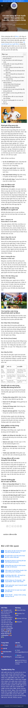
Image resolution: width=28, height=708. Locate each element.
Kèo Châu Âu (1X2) (10, 87)
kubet (20, 679)
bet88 (2, 692)
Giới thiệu (5, 645)
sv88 (10, 686)
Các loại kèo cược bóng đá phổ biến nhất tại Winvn (13, 81)
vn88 (12, 683)
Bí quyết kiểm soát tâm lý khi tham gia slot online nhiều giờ (15, 556)
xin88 (22, 677)
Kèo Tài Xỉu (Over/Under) (12, 85)
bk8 (21, 676)
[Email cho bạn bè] (15, 526)
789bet (3, 676)
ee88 (5, 672)
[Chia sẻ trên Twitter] (12, 526)
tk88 (14, 674)
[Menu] (2, 5)
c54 (10, 681)
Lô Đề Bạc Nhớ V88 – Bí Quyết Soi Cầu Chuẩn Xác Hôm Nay (15, 576)
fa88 (2, 683)
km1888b (23, 683)
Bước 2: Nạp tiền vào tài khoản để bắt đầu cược (15, 71)
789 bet (15, 697)
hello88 (18, 686)
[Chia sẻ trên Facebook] (10, 526)
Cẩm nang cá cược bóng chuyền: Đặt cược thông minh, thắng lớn (16, 571)
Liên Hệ (5, 648)
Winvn (17, 36)
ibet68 (18, 674)
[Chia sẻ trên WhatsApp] (7, 526)
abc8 (14, 676)
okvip (5, 677)
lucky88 (6, 694)
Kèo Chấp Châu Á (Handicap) (13, 84)
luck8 (20, 690)
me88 (19, 683)
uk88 (10, 694)
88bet (13, 690)
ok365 (20, 681)
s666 (15, 677)
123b (2, 681)
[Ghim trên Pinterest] (18, 526)
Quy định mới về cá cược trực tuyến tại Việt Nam (15, 590)
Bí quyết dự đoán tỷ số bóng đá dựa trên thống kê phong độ (15, 561)
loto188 (17, 685)
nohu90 (10, 674)
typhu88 (12, 685)
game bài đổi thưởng (6, 695)
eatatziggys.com (19, 657)
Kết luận (5, 103)
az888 (2, 688)
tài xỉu (5, 697)
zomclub (7, 688)
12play (22, 674)
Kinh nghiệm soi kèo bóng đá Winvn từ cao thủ (14, 93)
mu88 (14, 692)
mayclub (23, 688)
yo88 (12, 681)
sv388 (10, 676)
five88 (6, 674)
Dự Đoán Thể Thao (22, 618)
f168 (18, 694)
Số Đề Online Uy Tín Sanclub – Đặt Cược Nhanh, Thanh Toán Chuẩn (15, 580)
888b (12, 677)
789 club (10, 697)
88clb (2, 690)
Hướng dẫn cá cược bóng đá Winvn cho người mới (13, 64)
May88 (24, 690)
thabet (6, 681)
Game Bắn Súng (21, 610)
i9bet (11, 688)
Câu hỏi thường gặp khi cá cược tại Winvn (13, 101)
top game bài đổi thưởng (19, 695)
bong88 (24, 679)
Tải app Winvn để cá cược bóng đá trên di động (13, 97)
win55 (20, 692)
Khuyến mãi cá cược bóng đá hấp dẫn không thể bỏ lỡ (14, 90)
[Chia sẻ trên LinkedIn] (20, 526)
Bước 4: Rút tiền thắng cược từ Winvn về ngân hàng (15, 78)
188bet (12, 679)
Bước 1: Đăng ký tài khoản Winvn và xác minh (14, 68)
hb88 (2, 677)
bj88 (21, 685)
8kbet (22, 686)
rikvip (24, 672)
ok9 (6, 690)
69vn (19, 677)
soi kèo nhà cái (18, 672)
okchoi (24, 685)
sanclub (20, 697)
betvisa (3, 686)
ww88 (24, 676)
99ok (7, 676)
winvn (14, 686)
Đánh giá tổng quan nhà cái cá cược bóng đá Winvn (13, 57)
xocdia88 (7, 679)
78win (17, 676)
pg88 (9, 677)
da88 (5, 683)
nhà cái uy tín (10, 672)
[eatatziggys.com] (14, 5)
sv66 (2, 694)
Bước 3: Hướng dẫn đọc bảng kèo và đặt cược (15, 74)
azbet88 (7, 685)
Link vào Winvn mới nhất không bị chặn (12, 61)
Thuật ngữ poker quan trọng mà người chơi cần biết (16, 585)
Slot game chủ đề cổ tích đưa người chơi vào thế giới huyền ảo (15, 551)
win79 (2, 679)
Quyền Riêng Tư (7, 656)
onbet (16, 681)
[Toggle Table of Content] (23, 54)
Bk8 (17, 692)
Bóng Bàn (5, 635)
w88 (2, 672)
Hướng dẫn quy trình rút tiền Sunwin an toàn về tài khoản (15, 566)
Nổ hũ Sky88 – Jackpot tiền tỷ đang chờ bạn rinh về (15, 595)
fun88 (15, 683)
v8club (18, 688)
